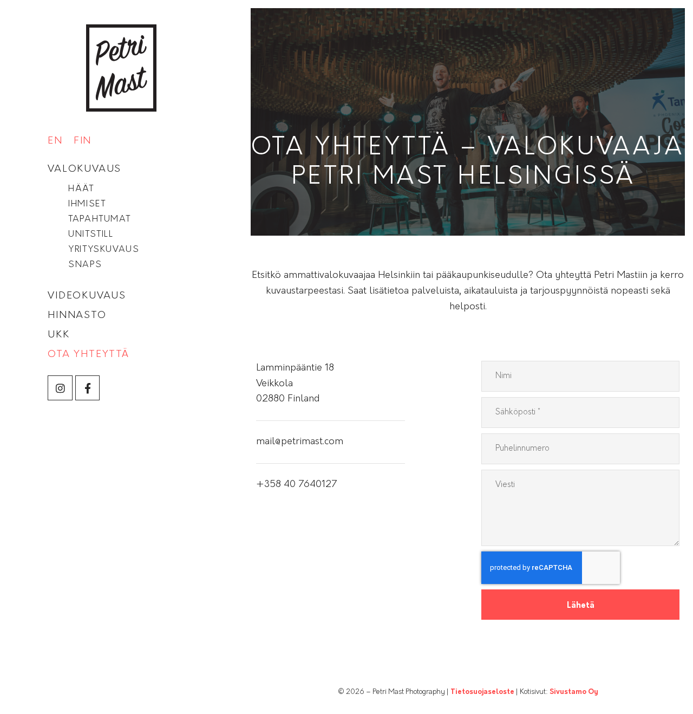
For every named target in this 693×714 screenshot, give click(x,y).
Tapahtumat (99, 219)
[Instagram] (60, 387)
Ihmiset (87, 204)
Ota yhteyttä (88, 355)
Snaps (85, 265)
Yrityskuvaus (103, 249)
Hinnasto (77, 316)
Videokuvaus (87, 296)
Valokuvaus (84, 169)
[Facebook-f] (87, 387)
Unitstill (90, 234)
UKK (58, 335)
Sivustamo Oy (574, 692)
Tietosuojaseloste (482, 692)
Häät (81, 189)
